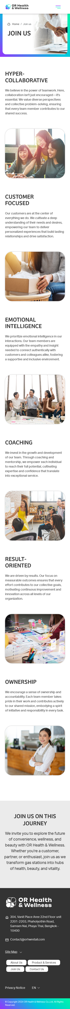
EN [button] (34, 988)
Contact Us (37, 969)
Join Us (15, 969)
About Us (16, 963)
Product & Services (44, 963)
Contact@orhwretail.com (27, 939)
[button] (13, 952)
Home (15, 24)
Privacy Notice (15, 988)
